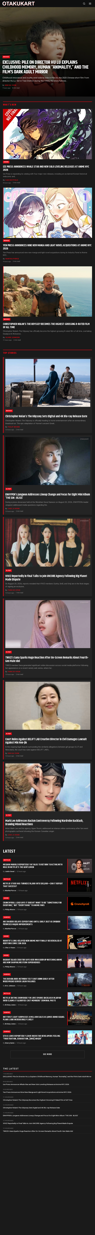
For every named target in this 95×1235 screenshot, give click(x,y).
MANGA (6, 240)
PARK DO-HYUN (14, 590)
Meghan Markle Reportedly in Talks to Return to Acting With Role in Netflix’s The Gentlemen (32, 866)
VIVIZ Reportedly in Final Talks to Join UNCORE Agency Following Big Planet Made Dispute (46, 578)
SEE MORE (47, 1054)
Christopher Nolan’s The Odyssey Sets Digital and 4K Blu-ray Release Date (46, 416)
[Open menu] (90, 3)
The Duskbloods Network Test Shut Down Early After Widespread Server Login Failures (28, 980)
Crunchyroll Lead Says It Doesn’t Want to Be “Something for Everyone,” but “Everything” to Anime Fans (32, 904)
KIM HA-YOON (10, 85)
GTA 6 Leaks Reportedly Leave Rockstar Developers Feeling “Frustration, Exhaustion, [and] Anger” (31, 1037)
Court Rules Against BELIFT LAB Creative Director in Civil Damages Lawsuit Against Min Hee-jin (46, 741)
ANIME (6, 162)
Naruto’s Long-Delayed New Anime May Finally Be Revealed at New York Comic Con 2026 (32, 942)
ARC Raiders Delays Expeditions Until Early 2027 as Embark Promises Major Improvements (31, 923)
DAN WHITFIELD (11, 180)
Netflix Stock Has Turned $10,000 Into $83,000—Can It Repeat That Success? (33, 885)
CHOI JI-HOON (13, 508)
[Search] (84, 3)
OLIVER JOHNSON (12, 337)
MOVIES (6, 57)
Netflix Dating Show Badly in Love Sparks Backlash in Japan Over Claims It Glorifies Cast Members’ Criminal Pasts (32, 999)
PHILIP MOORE (14, 427)
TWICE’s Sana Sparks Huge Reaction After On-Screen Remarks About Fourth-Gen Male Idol (46, 659)
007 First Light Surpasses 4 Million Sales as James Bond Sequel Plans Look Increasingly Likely (34, 1018)
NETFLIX (7, 860)
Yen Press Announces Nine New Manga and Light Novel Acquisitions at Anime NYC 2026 (47, 247)
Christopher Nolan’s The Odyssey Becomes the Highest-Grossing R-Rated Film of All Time (46, 326)
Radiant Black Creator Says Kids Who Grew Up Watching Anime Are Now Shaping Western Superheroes (32, 961)
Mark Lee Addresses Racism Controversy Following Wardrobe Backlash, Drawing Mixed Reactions (44, 823)
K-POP (8, 489)
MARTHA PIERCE (12, 259)
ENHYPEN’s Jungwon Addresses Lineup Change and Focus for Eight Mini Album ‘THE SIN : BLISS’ (47, 496)
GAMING (7, 917)
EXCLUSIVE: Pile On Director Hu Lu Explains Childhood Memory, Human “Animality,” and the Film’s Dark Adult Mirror (45, 67)
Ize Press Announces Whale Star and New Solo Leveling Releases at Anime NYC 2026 (46, 168)
